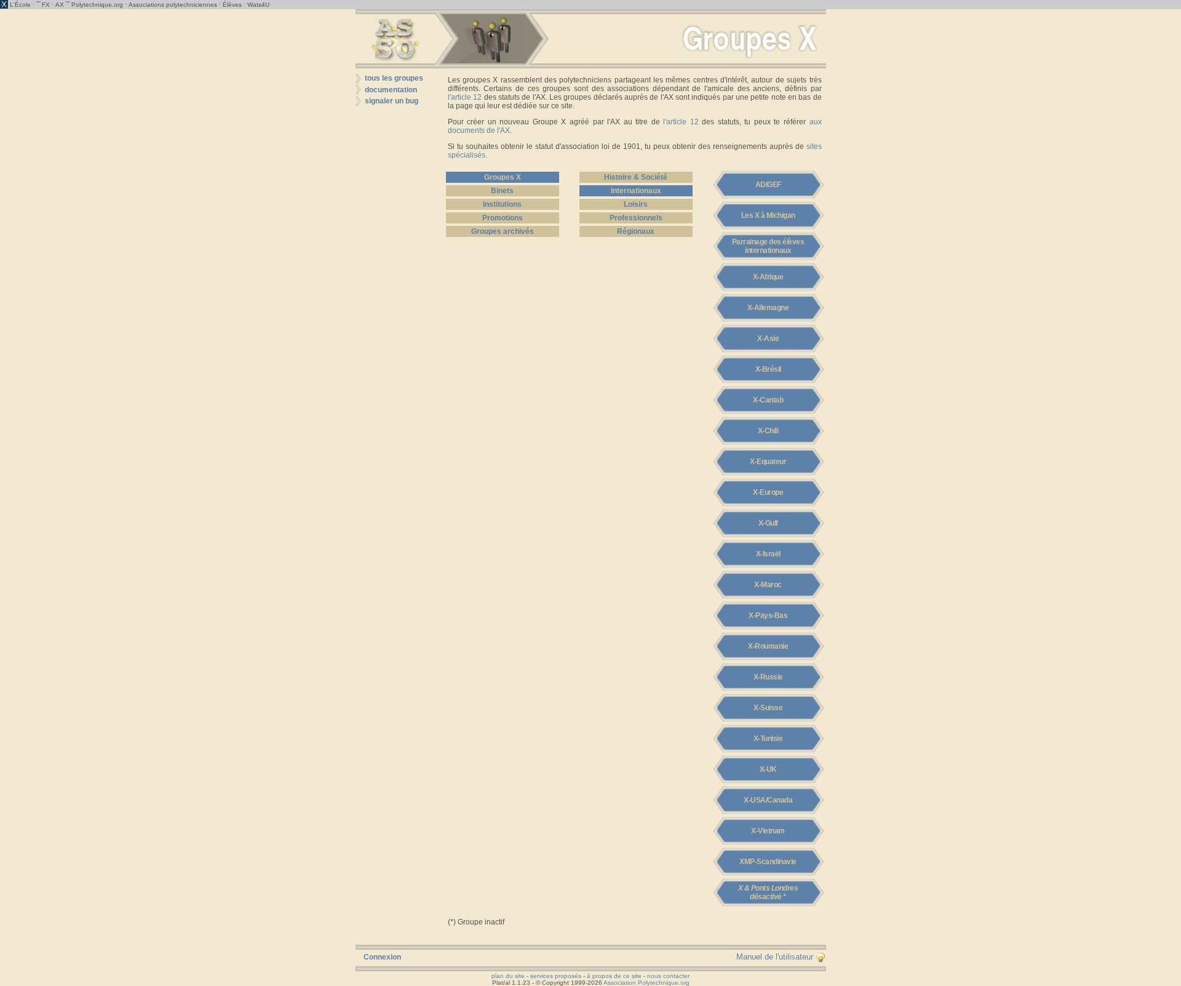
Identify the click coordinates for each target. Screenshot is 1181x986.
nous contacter (668, 975)
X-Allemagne (768, 307)
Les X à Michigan (768, 215)
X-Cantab (768, 400)
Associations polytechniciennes (173, 4)
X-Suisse (768, 707)
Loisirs (636, 204)
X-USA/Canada (768, 800)
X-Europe (768, 492)
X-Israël (768, 554)
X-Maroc (768, 584)
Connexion (382, 957)
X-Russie (768, 677)
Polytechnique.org (97, 4)
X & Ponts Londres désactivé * (768, 892)
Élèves (232, 4)
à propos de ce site (614, 975)
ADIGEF (768, 184)
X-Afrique (768, 277)
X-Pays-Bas (768, 615)
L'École (20, 4)
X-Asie (768, 338)
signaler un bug (391, 101)
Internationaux (636, 190)
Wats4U (258, 4)
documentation (391, 90)
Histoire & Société (635, 177)
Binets (502, 190)
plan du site (508, 975)
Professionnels (636, 218)
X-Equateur (768, 461)
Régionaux (635, 231)
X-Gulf (768, 523)
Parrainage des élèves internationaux (768, 246)
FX (46, 4)
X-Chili (768, 431)
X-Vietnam (768, 831)
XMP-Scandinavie (768, 861)
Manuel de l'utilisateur (776, 956)
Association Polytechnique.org (646, 982)
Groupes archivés (502, 231)
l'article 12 (465, 97)
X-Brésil (768, 369)
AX (59, 4)
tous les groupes (394, 78)
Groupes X (502, 177)
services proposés (555, 975)
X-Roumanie (768, 646)
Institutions (502, 204)
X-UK (768, 769)
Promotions (502, 218)
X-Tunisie (768, 738)
